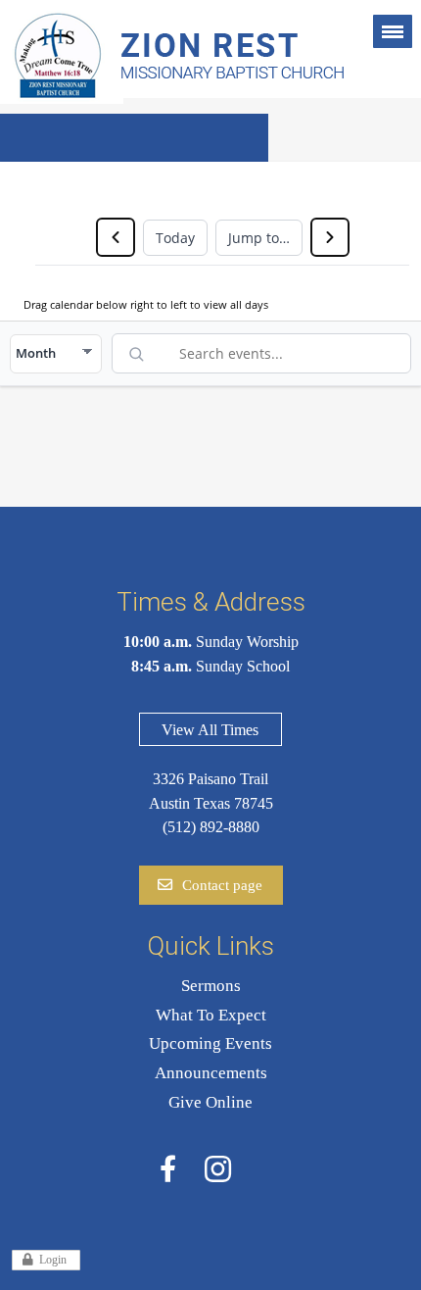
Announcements (211, 1073)
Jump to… (259, 237)
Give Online (210, 1102)
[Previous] (115, 237)
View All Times (210, 729)
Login (53, 1259)
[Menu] (392, 31)
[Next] (330, 237)
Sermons (211, 985)
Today (175, 237)
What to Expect (211, 1015)
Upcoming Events (210, 1043)
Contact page (222, 885)
